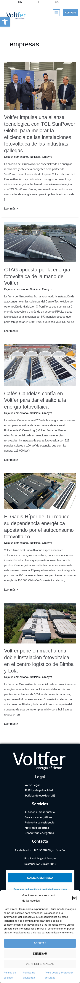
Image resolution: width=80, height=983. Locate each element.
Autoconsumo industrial (40, 812)
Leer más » (11, 208)
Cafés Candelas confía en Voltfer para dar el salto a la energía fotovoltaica (35, 400)
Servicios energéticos (38, 817)
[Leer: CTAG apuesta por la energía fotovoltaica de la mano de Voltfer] (40, 241)
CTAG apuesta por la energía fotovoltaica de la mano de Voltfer (37, 276)
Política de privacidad (39, 790)
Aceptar (40, 943)
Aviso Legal (32, 785)
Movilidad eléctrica (37, 827)
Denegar (40, 953)
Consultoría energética (39, 833)
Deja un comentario (16, 156)
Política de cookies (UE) (40, 795)
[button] (5, 22)
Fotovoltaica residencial (40, 822)
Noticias (35, 156)
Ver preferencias (40, 963)
